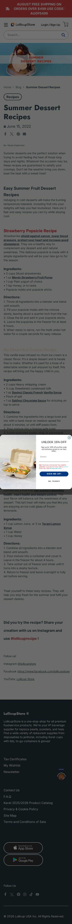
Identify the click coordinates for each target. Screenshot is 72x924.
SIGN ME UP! (54, 474)
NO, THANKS (54, 481)
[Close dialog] (69, 437)
